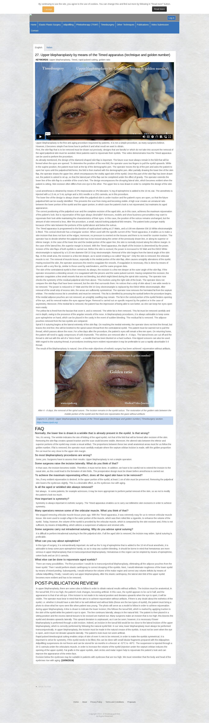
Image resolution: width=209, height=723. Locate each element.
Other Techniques (125, 24)
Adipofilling (68, 24)
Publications (143, 24)
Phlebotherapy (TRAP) (87, 24)
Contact (34, 30)
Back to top (45, 687)
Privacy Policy (96, 702)
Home (33, 24)
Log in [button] (171, 18)
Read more (159, 9)
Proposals (131, 702)
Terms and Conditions (115, 702)
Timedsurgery (107, 24)
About (84, 702)
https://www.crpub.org (47, 422)
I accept (48, 9)
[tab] (38, 47)
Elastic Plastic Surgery (50, 24)
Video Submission (160, 24)
